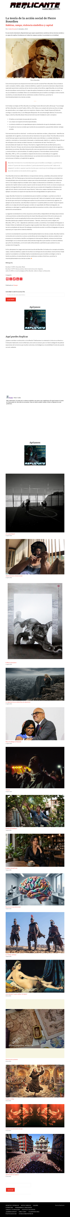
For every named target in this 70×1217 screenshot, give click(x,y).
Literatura (9, 1207)
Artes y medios (26, 1205)
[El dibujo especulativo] (35, 621)
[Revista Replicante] (35, 6)
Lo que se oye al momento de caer (14, 1128)
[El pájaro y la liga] (35, 1081)
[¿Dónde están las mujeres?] (35, 1154)
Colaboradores (33, 1211)
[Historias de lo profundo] (35, 1029)
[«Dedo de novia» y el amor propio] (35, 557)
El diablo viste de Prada (11, 868)
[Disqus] (35, 371)
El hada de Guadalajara (11, 828)
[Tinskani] (35, 768)
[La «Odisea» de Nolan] (35, 933)
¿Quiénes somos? (11, 1211)
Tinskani (8, 789)
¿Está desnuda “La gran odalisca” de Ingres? (16, 994)
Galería (35, 1205)
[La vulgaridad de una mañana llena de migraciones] (35, 684)
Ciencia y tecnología (13, 1209)
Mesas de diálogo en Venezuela (13, 741)
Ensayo (15, 285)
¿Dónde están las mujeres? (12, 1174)
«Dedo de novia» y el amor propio (14, 576)
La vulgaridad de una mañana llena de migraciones (18, 702)
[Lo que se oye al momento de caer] (35, 1116)
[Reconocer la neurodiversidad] (35, 889)
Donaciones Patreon (26, 1213)
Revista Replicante (59, 1205)
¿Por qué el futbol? (10, 534)
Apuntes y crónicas (12, 1205)
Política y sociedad (28, 1209)
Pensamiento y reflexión (23, 1207)
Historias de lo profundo (12, 1059)
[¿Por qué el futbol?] (35, 503)
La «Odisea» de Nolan (11, 954)
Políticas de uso (11, 1213)
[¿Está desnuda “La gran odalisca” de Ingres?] (35, 976)
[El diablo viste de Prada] (35, 850)
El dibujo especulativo (11, 662)
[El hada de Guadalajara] (35, 811)
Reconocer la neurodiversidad (13, 907)
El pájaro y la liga (10, 1099)
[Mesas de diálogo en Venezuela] (35, 724)
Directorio (22, 1211)
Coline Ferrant (12, 29)
